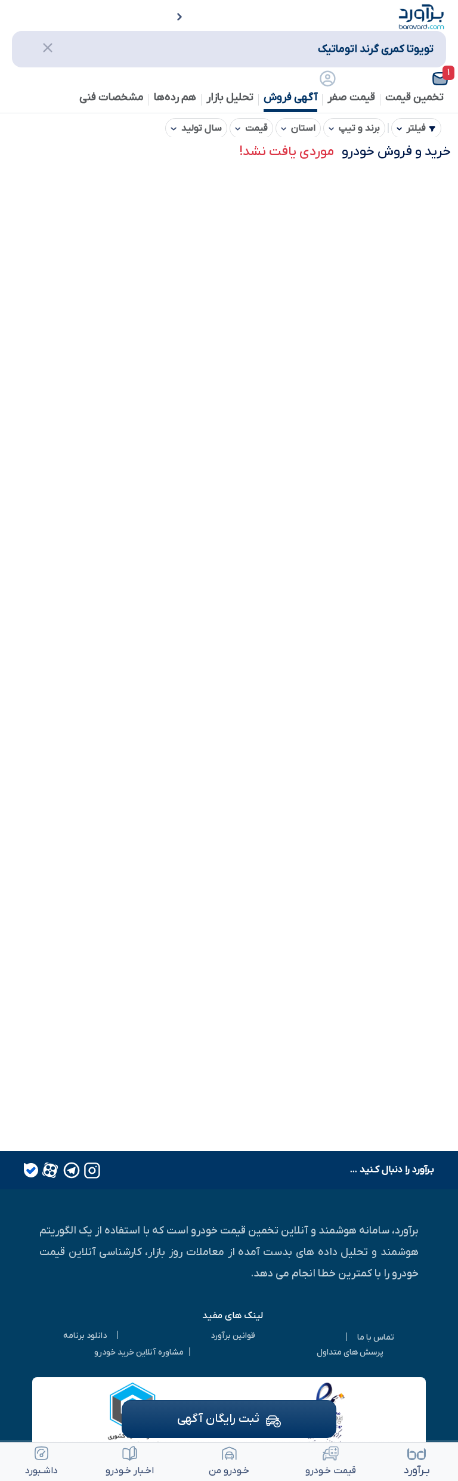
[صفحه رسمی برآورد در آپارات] (49, 1170)
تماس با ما (375, 1337)
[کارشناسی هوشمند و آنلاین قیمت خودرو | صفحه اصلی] (421, 16)
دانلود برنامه (85, 1335)
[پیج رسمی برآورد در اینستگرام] (91, 1170)
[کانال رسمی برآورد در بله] (31, 1170)
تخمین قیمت (414, 97)
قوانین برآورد (233, 1335)
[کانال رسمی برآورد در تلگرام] (70, 1170)
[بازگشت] (172, 18)
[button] (419, 79)
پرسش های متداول (350, 1352)
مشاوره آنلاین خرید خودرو (139, 1352)
